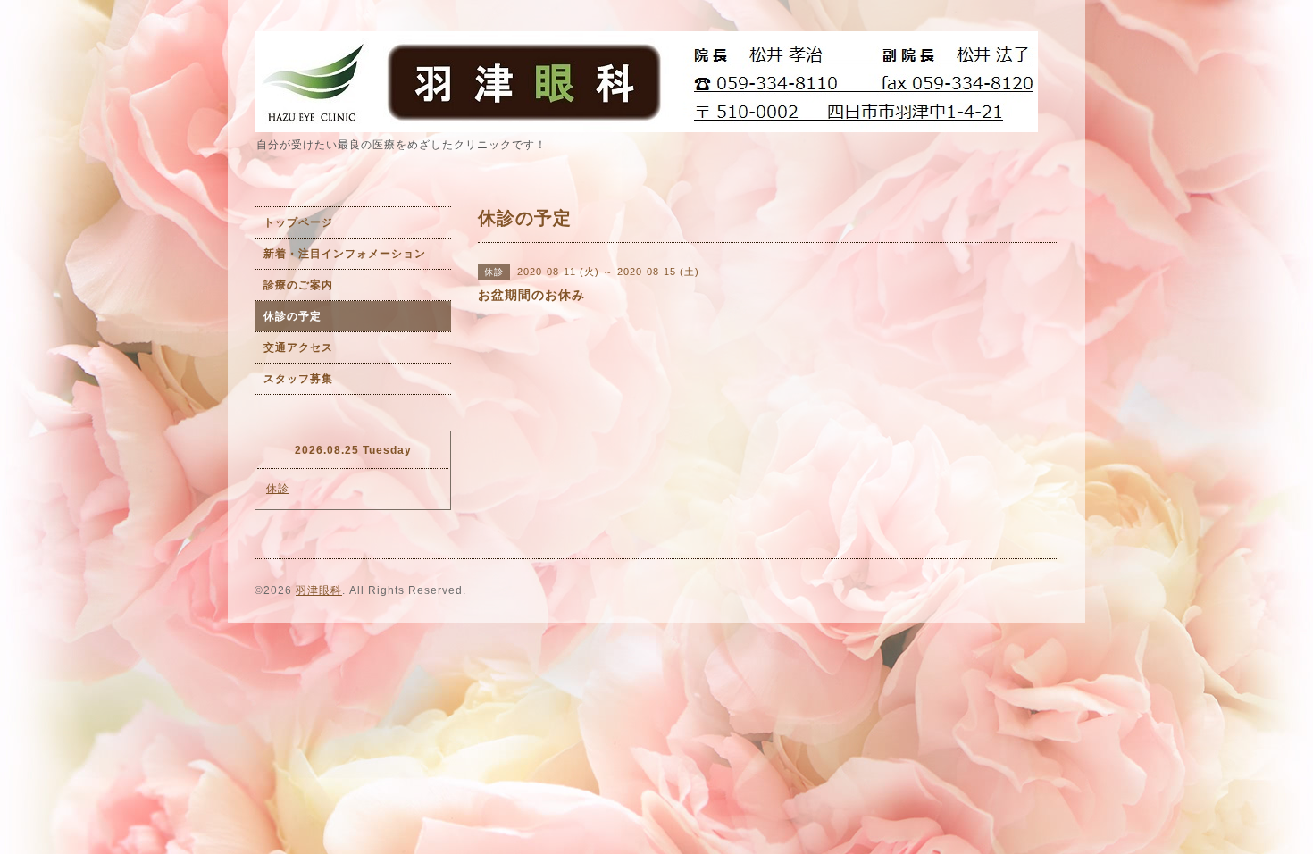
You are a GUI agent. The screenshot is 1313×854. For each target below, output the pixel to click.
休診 (277, 488)
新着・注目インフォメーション (344, 253)
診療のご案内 (298, 285)
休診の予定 (292, 316)
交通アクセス (298, 347)
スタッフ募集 (298, 379)
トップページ (298, 222)
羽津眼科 (319, 590)
